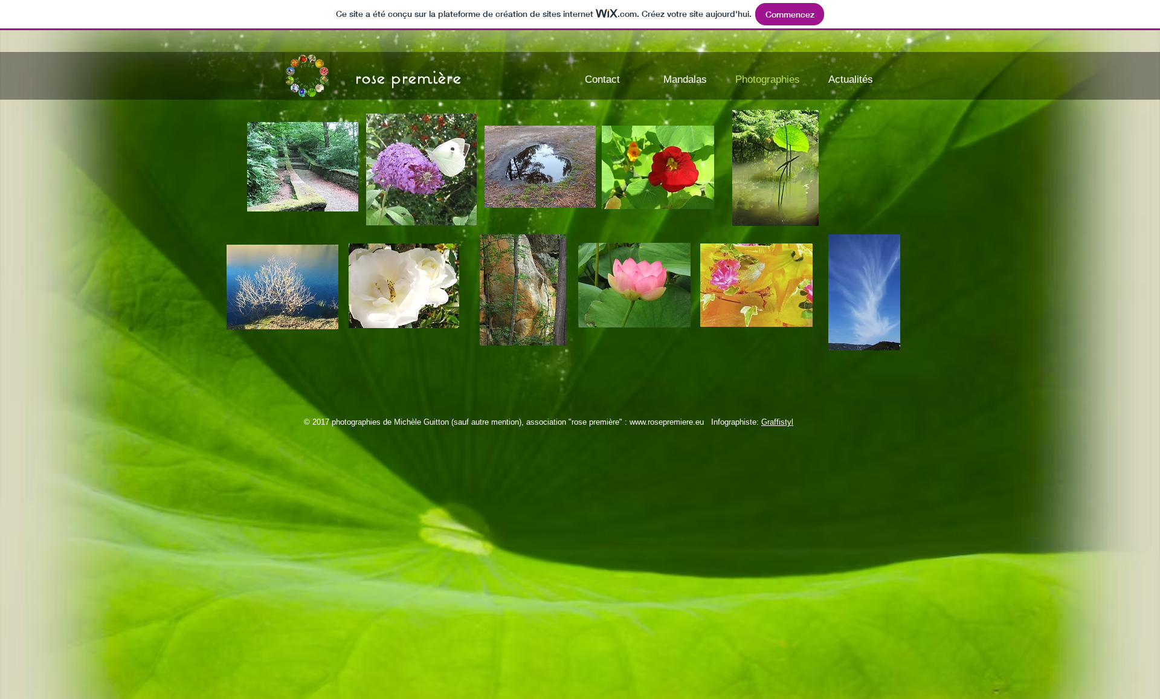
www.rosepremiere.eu (667, 422)
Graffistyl (777, 422)
